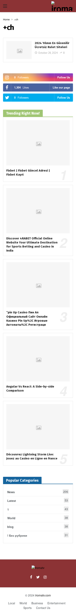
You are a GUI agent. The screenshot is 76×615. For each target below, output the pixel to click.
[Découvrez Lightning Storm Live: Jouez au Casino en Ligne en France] (38, 426)
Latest (37, 500)
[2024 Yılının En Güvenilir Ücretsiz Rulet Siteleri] (19, 50)
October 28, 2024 (48, 53)
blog (37, 526)
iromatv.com (43, 595)
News (37, 492)
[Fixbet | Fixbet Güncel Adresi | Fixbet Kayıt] (38, 142)
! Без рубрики (37, 535)
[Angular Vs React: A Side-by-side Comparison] (38, 358)
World (37, 518)
